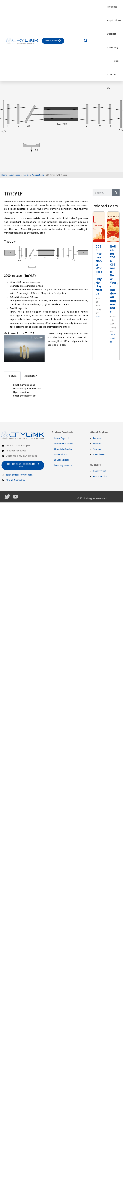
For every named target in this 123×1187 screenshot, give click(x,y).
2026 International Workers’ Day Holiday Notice (99, 270)
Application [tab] (30, 375)
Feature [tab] (12, 375)
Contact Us (112, 77)
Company (112, 47)
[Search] (116, 192)
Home (5, 175)
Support (111, 33)
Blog (116, 60)
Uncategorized (113, 338)
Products (112, 6)
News (98, 316)
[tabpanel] (46, 390)
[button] (85, 40)
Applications (114, 20)
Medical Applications (34, 175)
